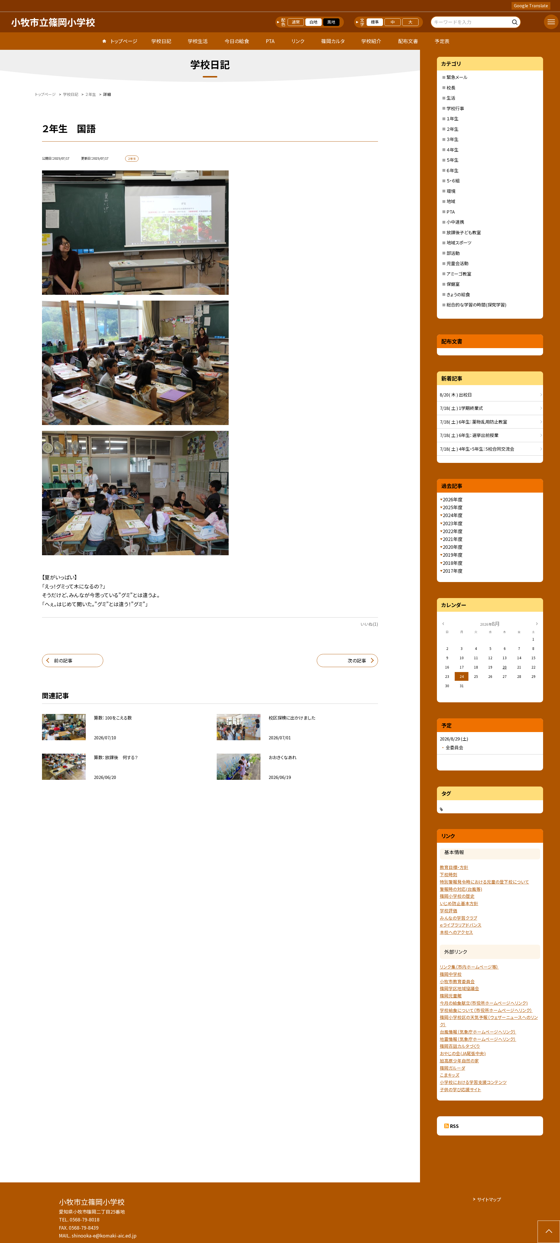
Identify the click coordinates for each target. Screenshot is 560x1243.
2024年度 (453, 515)
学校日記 (161, 41)
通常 (296, 22)
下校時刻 (448, 874)
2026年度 (453, 499)
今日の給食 (237, 41)
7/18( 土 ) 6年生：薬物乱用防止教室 (473, 422)
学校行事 (455, 108)
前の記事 (63, 660)
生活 (451, 98)
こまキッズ (449, 1075)
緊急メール (457, 77)
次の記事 (357, 660)
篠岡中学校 (451, 974)
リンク (297, 41)
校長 (451, 87)
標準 (375, 22)
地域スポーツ (459, 242)
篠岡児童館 (451, 995)
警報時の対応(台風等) (461, 889)
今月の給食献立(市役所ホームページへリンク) (484, 1003)
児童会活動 (457, 263)
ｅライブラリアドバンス (461, 925)
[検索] (515, 21)
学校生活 (198, 41)
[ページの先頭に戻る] (549, 1232)
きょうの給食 (458, 294)
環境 (451, 191)
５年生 (453, 160)
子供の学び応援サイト (460, 1089)
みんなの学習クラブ (458, 918)
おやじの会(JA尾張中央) (463, 1053)
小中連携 (455, 222)
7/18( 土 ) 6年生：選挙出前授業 (469, 435)
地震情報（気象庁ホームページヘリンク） (478, 1039)
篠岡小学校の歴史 (457, 896)
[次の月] (537, 623)
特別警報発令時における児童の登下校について (484, 882)
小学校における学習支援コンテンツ (473, 1082)
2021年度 (453, 538)
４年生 (453, 150)
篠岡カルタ (333, 41)
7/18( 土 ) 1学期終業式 (461, 408)
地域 (451, 201)
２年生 (453, 129)
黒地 (331, 22)
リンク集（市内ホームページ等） (469, 967)
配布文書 (408, 41)
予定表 (442, 41)
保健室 (453, 284)
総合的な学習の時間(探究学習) (476, 305)
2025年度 (453, 507)
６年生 (453, 170)
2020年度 (453, 546)
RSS (454, 1125)
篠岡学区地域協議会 (459, 988)
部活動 (453, 253)
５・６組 (453, 180)
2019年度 (453, 554)
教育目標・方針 (454, 867)
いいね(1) (369, 624)
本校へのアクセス (456, 932)
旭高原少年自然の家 (459, 1060)
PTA (270, 41)
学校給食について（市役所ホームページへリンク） (486, 1010)
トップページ (124, 41)
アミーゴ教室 (459, 274)
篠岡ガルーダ (452, 1068)
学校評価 (448, 910)
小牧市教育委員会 (457, 981)
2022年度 (453, 531)
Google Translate (531, 5)
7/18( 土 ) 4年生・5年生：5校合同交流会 (477, 449)
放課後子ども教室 (464, 232)
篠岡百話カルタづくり (460, 1046)
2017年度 (453, 570)
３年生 (453, 139)
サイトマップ (489, 1199)
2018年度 (453, 562)
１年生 (453, 118)
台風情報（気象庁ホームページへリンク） (478, 1032)
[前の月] (443, 623)
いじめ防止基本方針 (459, 903)
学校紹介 (371, 41)
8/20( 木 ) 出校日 (456, 395)
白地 (313, 22)
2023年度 (453, 523)
